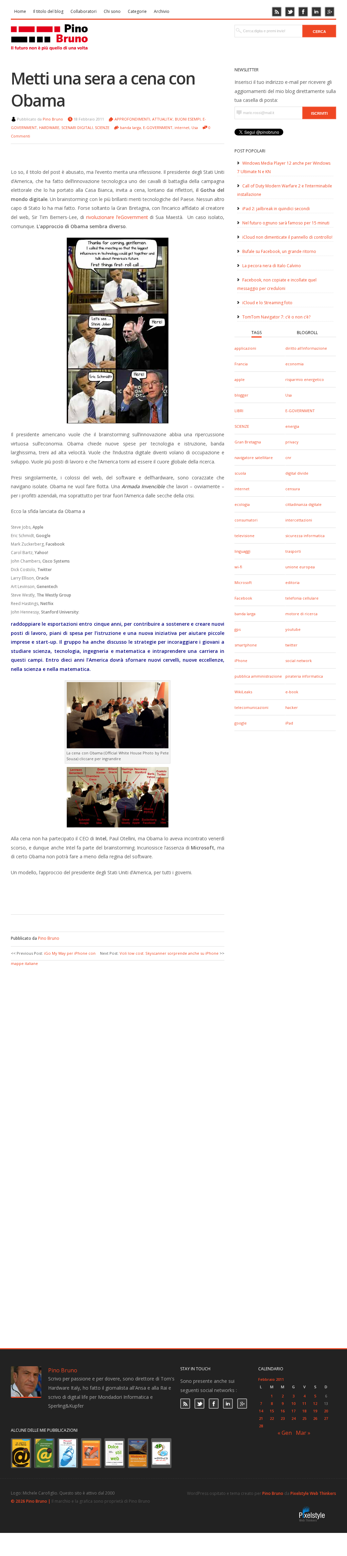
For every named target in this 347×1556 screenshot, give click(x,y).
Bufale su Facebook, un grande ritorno (279, 251)
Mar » (303, 1432)
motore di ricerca (301, 613)
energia (292, 426)
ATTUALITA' (162, 119)
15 (272, 1410)
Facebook (243, 598)
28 (261, 1425)
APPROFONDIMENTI (132, 119)
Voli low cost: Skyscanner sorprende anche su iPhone (169, 953)
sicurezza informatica (305, 535)
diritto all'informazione (306, 348)
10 (293, 1403)
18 (304, 1410)
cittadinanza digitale (303, 504)
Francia (241, 363)
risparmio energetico (304, 379)
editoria (292, 582)
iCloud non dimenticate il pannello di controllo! (287, 237)
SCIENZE (241, 426)
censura (292, 488)
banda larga (245, 613)
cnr (288, 457)
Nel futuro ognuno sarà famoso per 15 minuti (285, 223)
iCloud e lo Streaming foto (267, 303)
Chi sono (112, 11)
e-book (291, 691)
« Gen (285, 1432)
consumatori (246, 520)
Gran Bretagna (247, 441)
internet (241, 488)
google (240, 723)
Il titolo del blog (48, 11)
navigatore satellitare (253, 457)
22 (272, 1418)
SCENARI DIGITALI (77, 127)
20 (326, 1410)
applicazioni (245, 348)
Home (20, 11)
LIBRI (238, 410)
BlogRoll (307, 332)
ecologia (242, 504)
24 (293, 1418)
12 (315, 1403)
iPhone (240, 660)
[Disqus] (117, 1052)
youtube (293, 629)
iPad (289, 723)
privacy (292, 441)
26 (315, 1418)
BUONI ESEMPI (188, 119)
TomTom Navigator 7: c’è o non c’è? (276, 317)
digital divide (296, 473)
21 (261, 1418)
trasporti (293, 551)
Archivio (161, 11)
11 (304, 1403)
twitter (291, 644)
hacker (291, 707)
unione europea (300, 566)
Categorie (137, 11)
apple (239, 379)
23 (283, 1418)
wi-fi (238, 566)
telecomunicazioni (251, 707)
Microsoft (243, 582)
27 (326, 1418)
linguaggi (242, 551)
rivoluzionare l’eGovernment (117, 217)
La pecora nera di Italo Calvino (271, 266)
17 (293, 1410)
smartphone (245, 644)
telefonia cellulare (302, 598)
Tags (256, 332)
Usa (288, 395)
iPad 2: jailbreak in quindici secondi (276, 209)
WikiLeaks (243, 691)
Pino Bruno (53, 119)
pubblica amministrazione (258, 676)
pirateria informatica (304, 676)
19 (315, 1410)
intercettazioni (298, 520)
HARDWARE (49, 127)
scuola (240, 473)
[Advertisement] (112, 893)
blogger (241, 395)
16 (283, 1410)
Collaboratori (83, 11)
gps (237, 629)
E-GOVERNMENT (300, 410)
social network (298, 660)
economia (294, 363)
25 (304, 1418)
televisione (244, 535)
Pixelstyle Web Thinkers (313, 1493)
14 (261, 1410)
